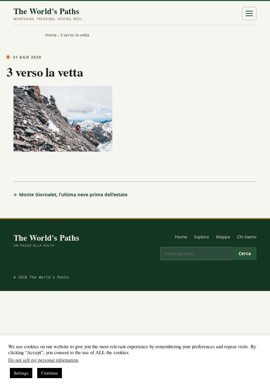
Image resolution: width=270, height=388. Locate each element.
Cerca (245, 253)
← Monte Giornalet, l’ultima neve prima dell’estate (70, 194)
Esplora (201, 237)
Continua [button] (49, 373)
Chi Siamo (246, 237)
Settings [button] (21, 373)
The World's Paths (50, 13)
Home (51, 35)
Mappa (223, 237)
